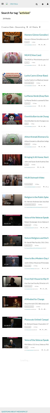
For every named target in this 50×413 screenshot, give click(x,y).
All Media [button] (34, 27)
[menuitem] (36, 4)
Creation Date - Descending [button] (13, 27)
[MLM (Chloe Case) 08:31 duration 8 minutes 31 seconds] (12, 58)
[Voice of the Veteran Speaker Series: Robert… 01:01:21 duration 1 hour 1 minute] (12, 220)
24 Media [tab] (6, 18)
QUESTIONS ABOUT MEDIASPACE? (14, 412)
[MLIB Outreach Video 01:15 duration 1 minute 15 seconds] (12, 180)
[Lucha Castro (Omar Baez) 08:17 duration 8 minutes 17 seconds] (12, 78)
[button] (3, 3)
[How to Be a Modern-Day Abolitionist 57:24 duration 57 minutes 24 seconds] (12, 261)
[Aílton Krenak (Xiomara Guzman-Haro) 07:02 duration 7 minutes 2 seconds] (12, 139)
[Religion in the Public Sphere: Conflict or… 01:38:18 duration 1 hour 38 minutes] (12, 200)
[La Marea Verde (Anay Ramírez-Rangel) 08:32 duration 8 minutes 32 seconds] (12, 98)
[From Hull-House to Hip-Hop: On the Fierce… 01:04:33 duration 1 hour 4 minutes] (12, 281)
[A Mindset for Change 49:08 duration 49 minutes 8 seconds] (12, 302)
